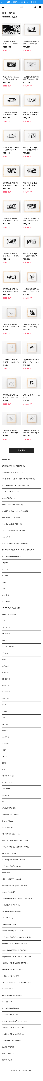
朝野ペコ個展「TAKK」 (9, 1053)
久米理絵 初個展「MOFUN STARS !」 (15, 963)
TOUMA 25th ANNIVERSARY (12, 492)
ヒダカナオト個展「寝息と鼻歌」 (12, 866)
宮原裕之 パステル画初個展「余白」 (13, 466)
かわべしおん (6, 595)
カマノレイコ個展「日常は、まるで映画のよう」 (17, 982)
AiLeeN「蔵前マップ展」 (9, 498)
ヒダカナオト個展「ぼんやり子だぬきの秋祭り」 (17, 937)
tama (3, 769)
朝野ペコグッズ (7, 1060)
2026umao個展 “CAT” (10, 1015)
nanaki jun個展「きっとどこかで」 (13, 1034)
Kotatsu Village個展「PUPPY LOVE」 (15, 1021)
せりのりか (5, 653)
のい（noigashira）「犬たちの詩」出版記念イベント (18, 898)
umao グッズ (6, 537)
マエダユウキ (6, 795)
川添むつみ (5, 698)
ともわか (5, 756)
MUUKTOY (6, 692)
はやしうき (5, 569)
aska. (4, 718)
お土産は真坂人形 (8, 1047)
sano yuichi (6, 789)
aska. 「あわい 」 (7, 918)
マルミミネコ (6, 634)
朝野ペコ (5, 659)
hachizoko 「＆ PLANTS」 (11, 976)
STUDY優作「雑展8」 (9, 808)
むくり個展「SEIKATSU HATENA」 (13, 1028)
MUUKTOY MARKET (9, 989)
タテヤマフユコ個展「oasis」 (11, 834)
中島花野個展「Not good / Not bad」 (15, 885)
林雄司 (4, 750)
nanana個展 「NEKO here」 (11, 1040)
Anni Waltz (6, 743)
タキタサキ (5, 685)
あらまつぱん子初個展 (9, 853)
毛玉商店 (5, 576)
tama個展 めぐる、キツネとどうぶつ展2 (15, 944)
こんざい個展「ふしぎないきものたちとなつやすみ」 (18, 479)
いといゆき (5, 724)
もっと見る (21, 450)
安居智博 (5, 563)
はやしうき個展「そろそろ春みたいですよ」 (15, 847)
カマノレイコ (6, 627)
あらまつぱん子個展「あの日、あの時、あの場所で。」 (19, 550)
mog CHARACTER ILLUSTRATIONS (15, 950)
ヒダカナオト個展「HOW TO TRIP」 (14, 530)
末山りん (5, 640)
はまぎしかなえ (7, 782)
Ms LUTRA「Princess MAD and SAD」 (15, 840)
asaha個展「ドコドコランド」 (11, 905)
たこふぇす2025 (7, 1002)
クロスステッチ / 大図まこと (11, 608)
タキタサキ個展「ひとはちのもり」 (12, 995)
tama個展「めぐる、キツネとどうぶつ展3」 (15, 511)
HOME (4, 13)
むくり (4, 588)
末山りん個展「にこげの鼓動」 (11, 517)
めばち (4, 763)
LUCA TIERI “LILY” (8, 827)
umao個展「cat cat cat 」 (10, 814)
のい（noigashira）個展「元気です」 (13, 860)
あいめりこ (5, 737)
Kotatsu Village (7, 821)
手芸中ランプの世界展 (9, 614)
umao (4, 582)
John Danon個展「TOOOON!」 (12, 524)
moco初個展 (6, 873)
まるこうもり (6, 679)
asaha (4, 621)
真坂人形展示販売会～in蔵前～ (12, 969)
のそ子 (4, 705)
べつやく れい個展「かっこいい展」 (13, 931)
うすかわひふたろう (8, 776)
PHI (3, 802)
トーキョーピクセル (8, 647)
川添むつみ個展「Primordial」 (12, 879)
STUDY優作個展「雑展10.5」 (11, 556)
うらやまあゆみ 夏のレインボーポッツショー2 (17, 485)
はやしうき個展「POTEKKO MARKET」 (15, 543)
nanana (4, 711)
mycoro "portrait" (8, 892)
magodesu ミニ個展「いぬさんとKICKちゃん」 (17, 956)
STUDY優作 (6, 601)
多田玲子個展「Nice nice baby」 (13, 505)
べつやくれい (6, 672)
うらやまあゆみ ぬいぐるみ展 (11, 911)
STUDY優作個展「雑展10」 (11, 1008)
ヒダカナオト (6, 666)
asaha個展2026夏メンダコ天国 (12, 472)
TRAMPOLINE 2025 (9, 924)
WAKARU (5, 730)
